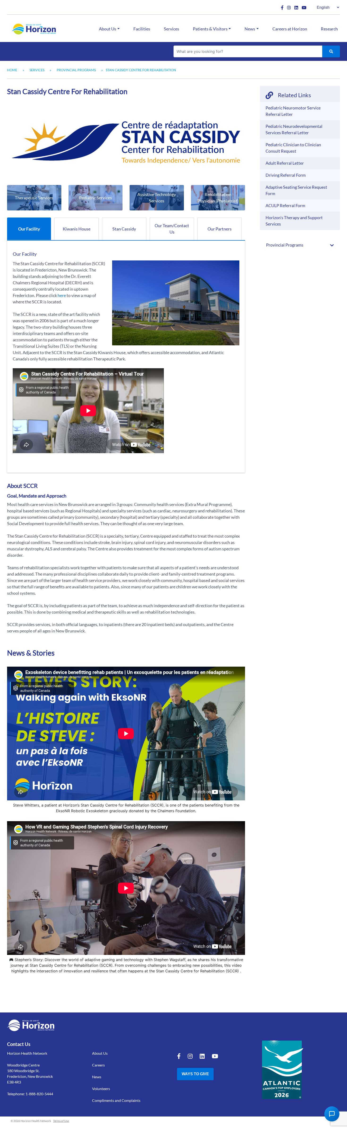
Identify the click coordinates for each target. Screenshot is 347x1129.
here (62, 295)
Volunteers (101, 1088)
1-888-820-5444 (39, 1093)
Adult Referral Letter (285, 163)
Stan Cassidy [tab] (124, 228)
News (250, 28)
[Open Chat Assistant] (331, 1113)
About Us (107, 28)
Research (329, 28)
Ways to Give (195, 1074)
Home (12, 70)
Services (171, 28)
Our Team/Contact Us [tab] (172, 228)
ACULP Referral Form (285, 205)
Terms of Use (61, 1121)
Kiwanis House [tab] (76, 228)
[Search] (331, 51)
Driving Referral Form (286, 175)
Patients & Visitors (210, 28)
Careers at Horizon (289, 28)
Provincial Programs (76, 70)
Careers (98, 1065)
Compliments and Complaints (116, 1100)
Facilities (141, 28)
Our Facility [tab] (29, 228)
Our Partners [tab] (219, 228)
